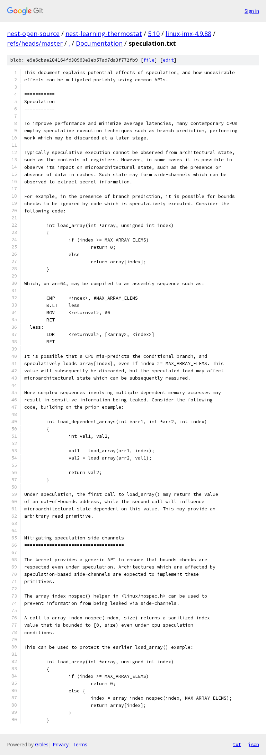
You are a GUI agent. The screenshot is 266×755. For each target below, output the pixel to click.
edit (168, 60)
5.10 (154, 33)
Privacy (61, 744)
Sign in (252, 11)
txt (237, 744)
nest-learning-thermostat (103, 33)
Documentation (99, 43)
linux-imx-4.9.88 (188, 33)
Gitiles (41, 744)
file (148, 60)
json (253, 744)
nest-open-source (33, 33)
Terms (80, 744)
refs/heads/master (35, 43)
